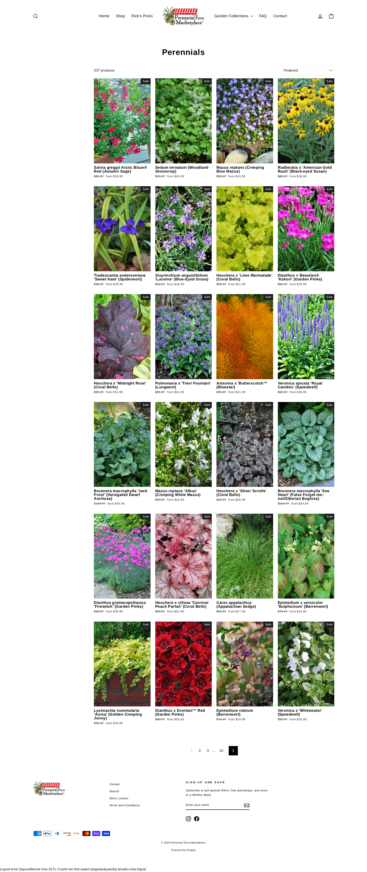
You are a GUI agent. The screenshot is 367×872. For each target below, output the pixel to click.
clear (84, 121)
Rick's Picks (142, 16)
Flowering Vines (44, 93)
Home (104, 16)
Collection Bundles (46, 109)
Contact (280, 16)
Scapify (191, 850)
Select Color (40, 117)
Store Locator (119, 798)
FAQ (263, 16)
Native (37, 104)
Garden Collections (232, 16)
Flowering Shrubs (45, 88)
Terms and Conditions (124, 805)
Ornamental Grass (45, 83)
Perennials (41, 77)
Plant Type (46, 69)
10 (221, 750)
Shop (120, 16)
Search (114, 791)
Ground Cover (42, 99)
